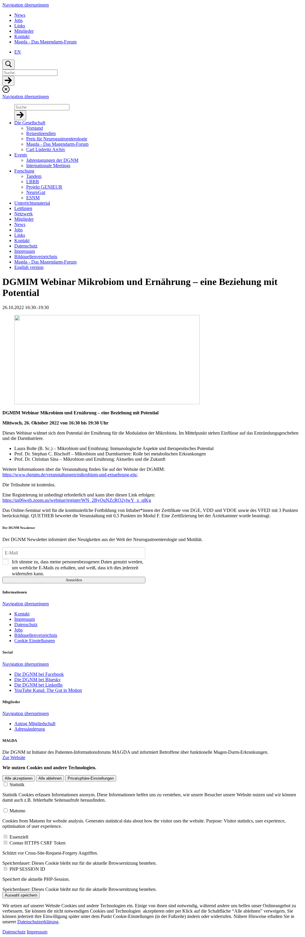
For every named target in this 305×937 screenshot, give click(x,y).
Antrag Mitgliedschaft (34, 723)
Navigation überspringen (25, 4)
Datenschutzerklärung (37, 921)
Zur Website (13, 757)
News (19, 15)
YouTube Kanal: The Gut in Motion (48, 690)
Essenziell (19, 836)
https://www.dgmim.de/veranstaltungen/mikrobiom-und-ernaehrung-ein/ (69, 474)
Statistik (17, 784)
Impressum (37, 931)
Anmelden (74, 580)
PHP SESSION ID (27, 869)
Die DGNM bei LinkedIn (38, 684)
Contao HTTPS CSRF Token (38, 842)
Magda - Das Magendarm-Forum (45, 41)
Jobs (18, 20)
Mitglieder (24, 31)
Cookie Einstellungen (34, 640)
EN (17, 51)
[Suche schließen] (6, 91)
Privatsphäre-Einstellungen (91, 778)
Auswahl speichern (21, 895)
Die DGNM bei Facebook (39, 674)
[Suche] (8, 81)
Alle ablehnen (50, 778)
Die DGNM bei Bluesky (37, 679)
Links (19, 25)
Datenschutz (14, 931)
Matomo (17, 810)
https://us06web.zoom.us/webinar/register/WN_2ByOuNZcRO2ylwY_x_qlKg (76, 500)
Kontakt (21, 36)
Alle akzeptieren (18, 778)
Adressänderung (29, 728)
